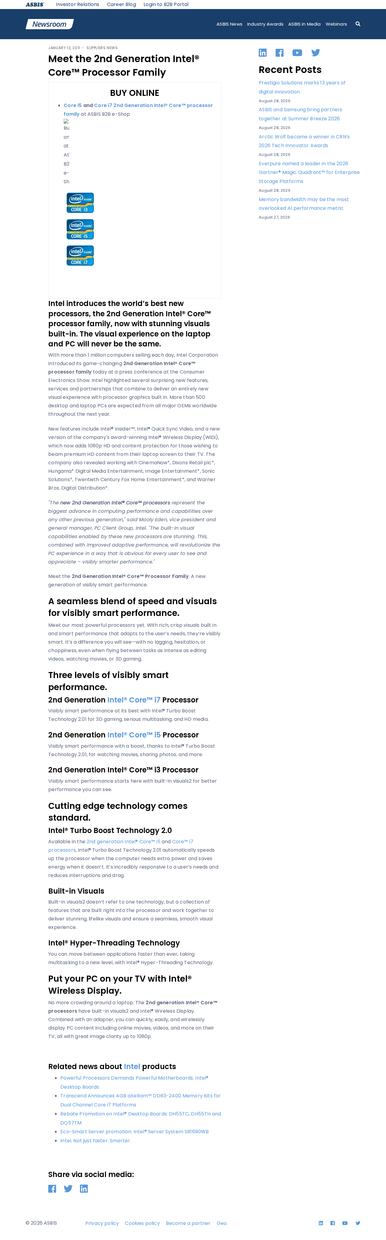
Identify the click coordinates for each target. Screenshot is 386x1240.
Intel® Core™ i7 (133, 700)
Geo (222, 1223)
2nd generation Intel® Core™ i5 (123, 841)
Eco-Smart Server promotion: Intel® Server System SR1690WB (134, 1131)
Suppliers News (102, 47)
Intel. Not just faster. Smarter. (95, 1140)
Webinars (336, 24)
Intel (132, 1066)
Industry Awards (265, 24)
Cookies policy (142, 1223)
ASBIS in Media (304, 24)
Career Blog (121, 4)
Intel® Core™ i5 (134, 735)
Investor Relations (77, 4)
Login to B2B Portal (166, 4)
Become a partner (188, 1223)
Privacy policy (102, 1223)
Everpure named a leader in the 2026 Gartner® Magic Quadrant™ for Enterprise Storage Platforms (309, 172)
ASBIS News (229, 24)
